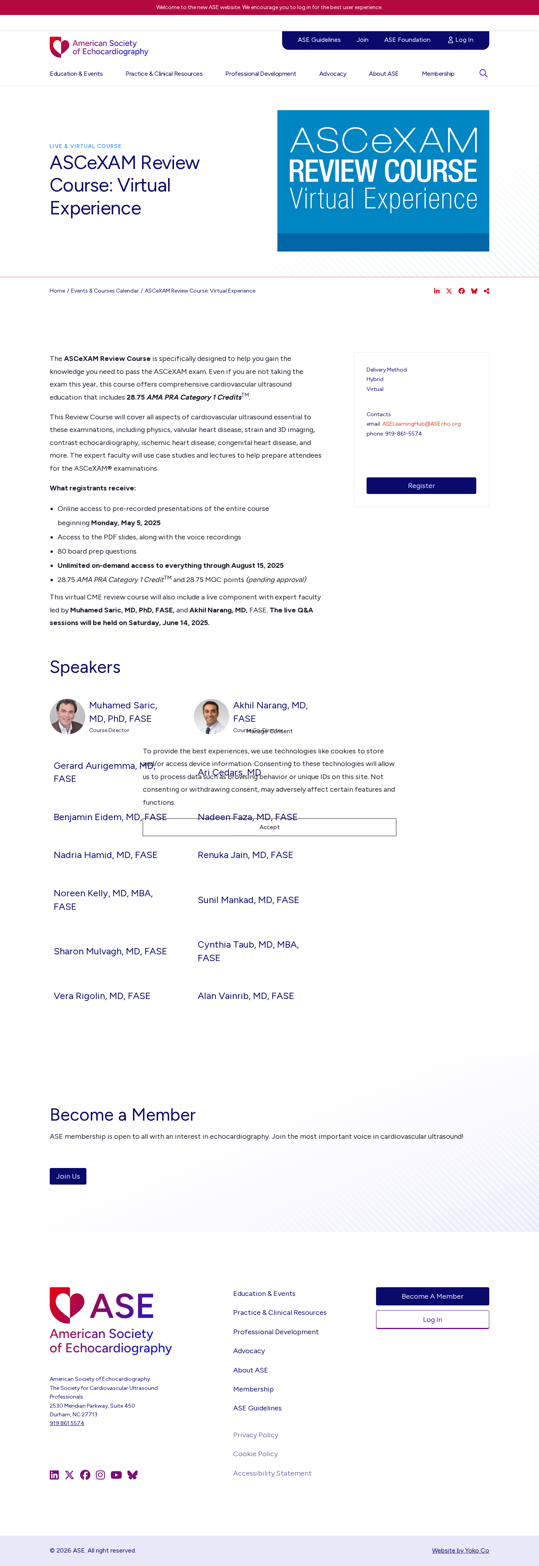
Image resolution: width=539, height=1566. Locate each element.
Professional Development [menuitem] (260, 73)
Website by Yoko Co (460, 1550)
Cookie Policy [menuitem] (255, 1454)
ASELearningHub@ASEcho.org (421, 424)
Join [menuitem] (363, 39)
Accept (270, 827)
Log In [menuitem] (464, 39)
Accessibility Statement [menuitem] (272, 1473)
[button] (483, 73)
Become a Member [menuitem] (433, 1296)
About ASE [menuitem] (384, 73)
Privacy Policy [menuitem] (255, 1435)
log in (304, 7)
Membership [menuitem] (438, 73)
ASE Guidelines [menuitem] (319, 39)
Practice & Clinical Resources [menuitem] (163, 73)
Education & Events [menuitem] (76, 73)
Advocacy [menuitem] (332, 73)
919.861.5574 (67, 1423)
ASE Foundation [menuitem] (407, 39)
